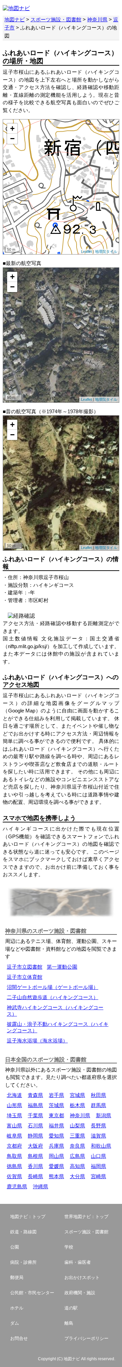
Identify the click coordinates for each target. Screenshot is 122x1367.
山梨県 (77, 1125)
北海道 (14, 1095)
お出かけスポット (82, 1277)
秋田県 (98, 1095)
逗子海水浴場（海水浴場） (37, 1040)
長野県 (98, 1125)
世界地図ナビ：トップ (86, 1216)
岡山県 (56, 1156)
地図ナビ (14, 19)
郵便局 (16, 1277)
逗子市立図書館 (24, 967)
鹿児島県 (17, 1186)
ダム (14, 1323)
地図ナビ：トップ (27, 1216)
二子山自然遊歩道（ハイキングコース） (52, 997)
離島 (68, 1323)
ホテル (16, 1307)
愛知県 (56, 1136)
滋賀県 (98, 1136)
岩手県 (56, 1095)
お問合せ (19, 1338)
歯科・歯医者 (77, 1262)
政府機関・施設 (79, 1292)
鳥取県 (14, 1156)
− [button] (12, 138)
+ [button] (12, 128)
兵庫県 (56, 1146)
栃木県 (77, 1105)
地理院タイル (106, 251)
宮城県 (77, 1095)
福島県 (35, 1105)
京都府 (14, 1146)
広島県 (77, 1156)
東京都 (56, 1115)
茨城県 (56, 1105)
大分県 (77, 1176)
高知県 (77, 1166)
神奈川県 (97, 19)
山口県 (98, 1156)
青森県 (35, 1095)
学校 (68, 1247)
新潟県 (103, 1115)
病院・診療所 (23, 1262)
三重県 (77, 1136)
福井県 (56, 1125)
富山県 (14, 1125)
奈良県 (77, 1146)
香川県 (35, 1166)
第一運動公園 (62, 967)
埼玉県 (14, 1115)
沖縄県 (40, 1186)
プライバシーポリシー (86, 1338)
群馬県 (98, 1105)
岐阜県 (14, 1136)
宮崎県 (98, 1176)
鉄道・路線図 (23, 1231)
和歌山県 (101, 1146)
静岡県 (35, 1136)
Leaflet (86, 251)
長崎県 (35, 1176)
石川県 (35, 1125)
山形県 (14, 1105)
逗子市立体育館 (24, 977)
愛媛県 (56, 1166)
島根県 (35, 1156)
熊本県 (56, 1176)
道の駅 (71, 1307)
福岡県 (98, 1166)
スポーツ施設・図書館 (55, 19)
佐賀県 (14, 1176)
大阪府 (35, 1146)
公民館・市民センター (32, 1292)
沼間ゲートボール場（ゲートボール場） (52, 987)
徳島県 (14, 1166)
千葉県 (35, 1115)
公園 (14, 1247)
